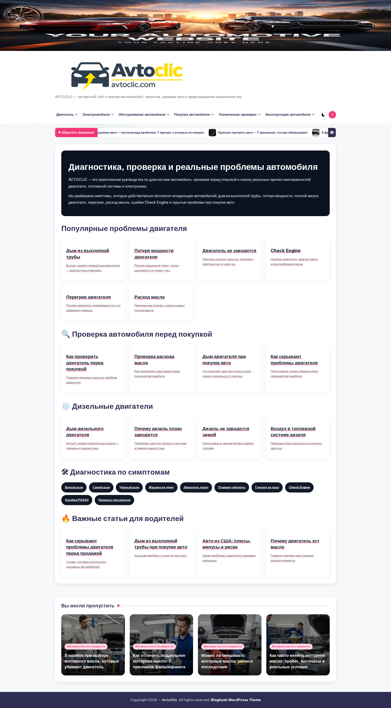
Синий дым (101, 487)
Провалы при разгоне (114, 500)
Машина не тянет (161, 487)
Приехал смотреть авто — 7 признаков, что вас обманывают (238, 132)
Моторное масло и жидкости (86, 646)
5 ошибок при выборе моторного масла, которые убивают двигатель (92, 661)
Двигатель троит (196, 487)
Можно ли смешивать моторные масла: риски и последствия (227, 661)
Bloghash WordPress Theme (236, 700)
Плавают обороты (231, 487)
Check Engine (299, 487)
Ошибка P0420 (77, 500)
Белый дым (74, 487)
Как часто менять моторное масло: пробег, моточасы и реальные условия (297, 661)
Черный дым (129, 487)
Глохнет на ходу (267, 487)
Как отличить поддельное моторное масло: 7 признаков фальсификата (159, 661)
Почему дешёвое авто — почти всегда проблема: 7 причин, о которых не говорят (119, 132)
